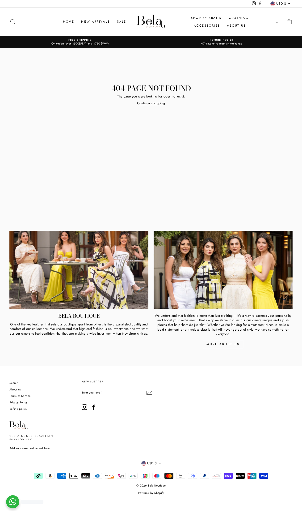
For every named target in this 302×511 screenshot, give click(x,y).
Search (13, 383)
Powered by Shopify (151, 493)
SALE (121, 21)
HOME (68, 21)
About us (15, 389)
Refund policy (18, 409)
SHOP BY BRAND (206, 18)
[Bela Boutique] (78, 270)
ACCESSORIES (207, 25)
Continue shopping (151, 103)
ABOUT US (236, 25)
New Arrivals (95, 21)
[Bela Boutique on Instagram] (84, 407)
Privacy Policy (18, 402)
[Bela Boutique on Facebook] (93, 407)
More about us (223, 344)
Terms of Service (20, 396)
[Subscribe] (149, 393)
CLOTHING (239, 18)
